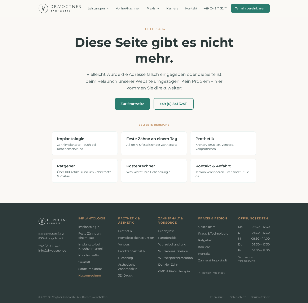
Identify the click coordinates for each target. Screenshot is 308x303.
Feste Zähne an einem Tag (89, 236)
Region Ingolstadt (213, 272)
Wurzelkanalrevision (173, 251)
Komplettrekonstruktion (134, 238)
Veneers (124, 244)
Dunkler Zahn (168, 264)
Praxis (151, 8)
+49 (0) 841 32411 (215, 8)
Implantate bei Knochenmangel (90, 247)
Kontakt (191, 8)
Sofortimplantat (90, 269)
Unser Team (207, 227)
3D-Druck (125, 275)
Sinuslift (84, 262)
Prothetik (125, 231)
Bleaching (125, 258)
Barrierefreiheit (260, 297)
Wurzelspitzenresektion (174, 258)
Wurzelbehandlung (172, 244)
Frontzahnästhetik (131, 251)
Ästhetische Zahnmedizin (127, 267)
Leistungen (97, 8)
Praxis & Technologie (213, 233)
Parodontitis (167, 238)
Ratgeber (205, 240)
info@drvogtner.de (52, 250)
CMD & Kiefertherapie (174, 271)
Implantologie (88, 227)
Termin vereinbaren (250, 8)
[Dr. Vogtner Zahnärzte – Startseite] (60, 8)
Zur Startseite (132, 104)
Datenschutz (238, 297)
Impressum (217, 297)
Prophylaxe (166, 231)
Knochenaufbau (89, 255)
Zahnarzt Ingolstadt (212, 260)
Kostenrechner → (91, 275)
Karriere (172, 8)
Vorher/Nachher (128, 8)
